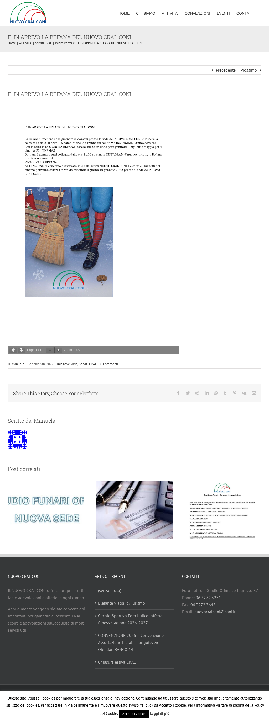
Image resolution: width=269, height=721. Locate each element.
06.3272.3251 (208, 597)
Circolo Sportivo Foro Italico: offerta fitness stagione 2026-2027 (130, 619)
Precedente (226, 70)
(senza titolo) (109, 590)
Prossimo (249, 70)
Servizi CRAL (88, 364)
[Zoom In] (58, 350)
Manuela (18, 364)
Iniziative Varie (67, 364)
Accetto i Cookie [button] (134, 714)
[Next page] (21, 350)
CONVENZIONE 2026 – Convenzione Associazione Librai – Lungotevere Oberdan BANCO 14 (131, 642)
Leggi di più (159, 713)
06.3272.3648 (203, 604)
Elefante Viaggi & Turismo (121, 603)
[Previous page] (13, 350)
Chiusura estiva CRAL (117, 662)
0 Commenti (109, 364)
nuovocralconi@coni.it (214, 611)
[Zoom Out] (50, 350)
